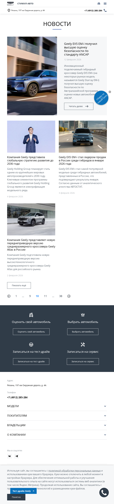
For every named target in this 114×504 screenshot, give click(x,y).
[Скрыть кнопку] (110, 92)
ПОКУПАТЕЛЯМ (17, 415)
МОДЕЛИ (13, 406)
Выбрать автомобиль (83, 331)
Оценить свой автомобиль (31, 331)
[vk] (9, 456)
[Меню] (105, 3)
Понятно (16, 497)
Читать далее (76, 106)
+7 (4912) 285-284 (17, 397)
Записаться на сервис (83, 361)
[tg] (16, 456)
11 (45, 296)
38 (60, 296)
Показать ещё (19, 285)
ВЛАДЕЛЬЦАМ (16, 425)
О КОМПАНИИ (16, 434)
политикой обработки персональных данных (74, 470)
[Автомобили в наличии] (98, 3)
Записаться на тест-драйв (31, 361)
